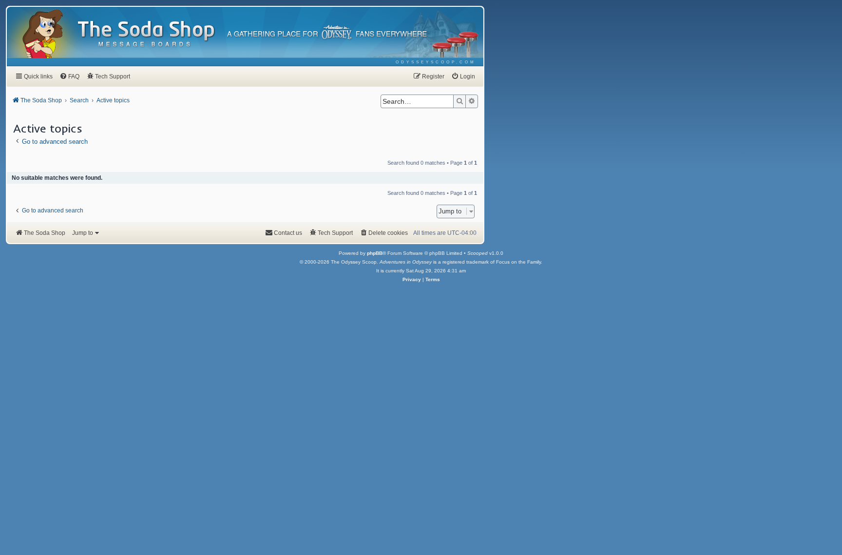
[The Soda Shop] (146, 34)
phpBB (375, 253)
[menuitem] (436, 62)
